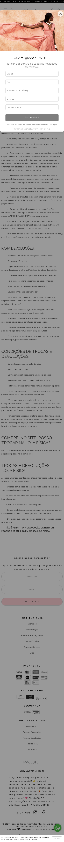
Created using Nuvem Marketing (32, 129)
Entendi (57, 838)
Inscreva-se (32, 117)
